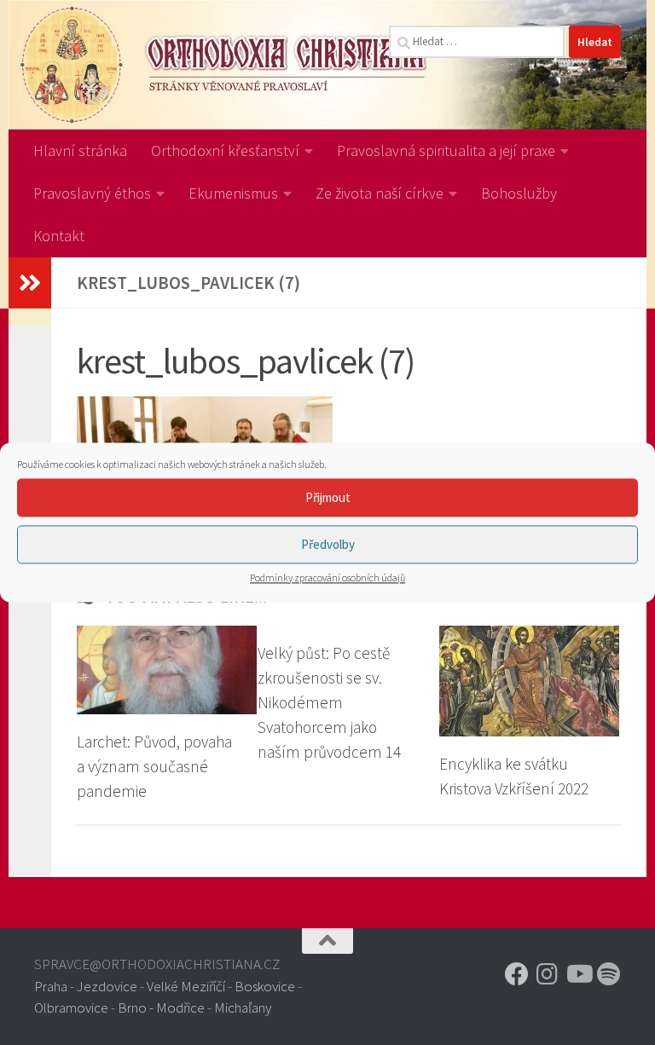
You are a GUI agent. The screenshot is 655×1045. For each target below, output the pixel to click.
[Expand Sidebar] (30, 283)
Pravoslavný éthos (92, 193)
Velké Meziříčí (186, 986)
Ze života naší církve (379, 193)
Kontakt (58, 235)
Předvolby (328, 544)
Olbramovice (71, 1007)
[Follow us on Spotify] (609, 974)
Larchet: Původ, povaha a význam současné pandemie (154, 766)
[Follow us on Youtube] (578, 974)
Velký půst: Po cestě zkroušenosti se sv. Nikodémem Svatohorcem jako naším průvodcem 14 (329, 702)
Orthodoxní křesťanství (225, 150)
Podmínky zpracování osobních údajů (327, 577)
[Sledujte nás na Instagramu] (547, 974)
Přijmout (328, 497)
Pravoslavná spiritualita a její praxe (446, 150)
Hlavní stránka (80, 150)
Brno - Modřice (161, 1007)
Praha (50, 986)
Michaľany (242, 1007)
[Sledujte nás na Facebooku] (517, 974)
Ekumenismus (233, 193)
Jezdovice (107, 986)
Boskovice (265, 986)
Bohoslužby (519, 193)
